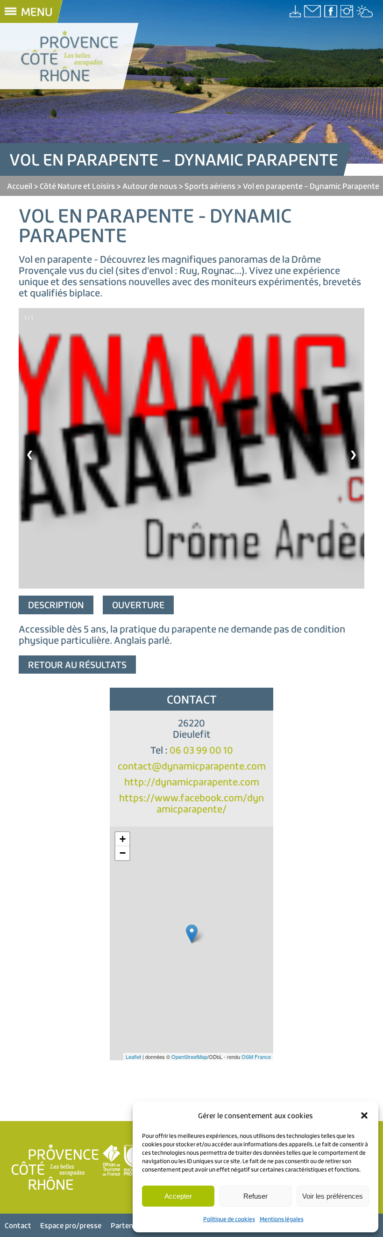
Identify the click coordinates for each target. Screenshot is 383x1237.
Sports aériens (209, 186)
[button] (364, 1115)
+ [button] (123, 839)
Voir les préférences (332, 1196)
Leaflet (133, 1056)
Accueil (19, 186)
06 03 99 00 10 (201, 750)
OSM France (256, 1056)
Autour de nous (149, 186)
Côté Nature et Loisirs (77, 186)
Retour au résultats (77, 664)
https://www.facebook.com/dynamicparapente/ (191, 803)
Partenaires (130, 1225)
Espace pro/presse (70, 1225)
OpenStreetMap (189, 1056)
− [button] (123, 853)
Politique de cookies (229, 1219)
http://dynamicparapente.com (191, 781)
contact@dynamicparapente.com (192, 766)
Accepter (178, 1196)
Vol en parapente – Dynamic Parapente (311, 186)
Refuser (255, 1196)
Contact (18, 1225)
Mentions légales (282, 1219)
